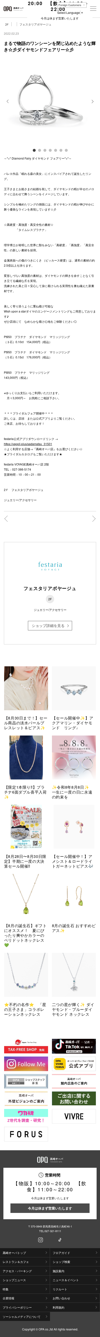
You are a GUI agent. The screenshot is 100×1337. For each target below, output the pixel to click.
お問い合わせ (61, 1298)
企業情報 (8, 1298)
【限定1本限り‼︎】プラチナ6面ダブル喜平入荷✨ (25, 792)
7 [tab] (66, 150)
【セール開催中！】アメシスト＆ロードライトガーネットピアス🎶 (72, 861)
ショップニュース (14, 1280)
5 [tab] (55, 150)
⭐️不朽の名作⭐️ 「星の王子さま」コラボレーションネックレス (25, 1009)
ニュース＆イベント (66, 1280)
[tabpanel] (50, 101)
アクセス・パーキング (17, 1271)
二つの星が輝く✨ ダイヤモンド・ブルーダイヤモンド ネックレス (73, 1009)
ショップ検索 (61, 1262)
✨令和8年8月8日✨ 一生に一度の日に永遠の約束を (72, 792)
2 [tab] (39, 150)
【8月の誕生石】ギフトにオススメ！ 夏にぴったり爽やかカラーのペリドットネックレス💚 (25, 935)
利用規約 (58, 1307)
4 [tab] (50, 150)
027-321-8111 (53, 1231)
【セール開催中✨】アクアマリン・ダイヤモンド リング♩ (72, 722)
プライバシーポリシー (17, 1307)
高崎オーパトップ (14, 1253)
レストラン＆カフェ (16, 1262)
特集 (5, 1289)
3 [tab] (44, 150)
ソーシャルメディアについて (22, 1316)
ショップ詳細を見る (48, 625)
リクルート (60, 1289)
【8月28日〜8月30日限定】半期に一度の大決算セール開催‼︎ (25, 861)
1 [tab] (34, 150)
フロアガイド (61, 1253)
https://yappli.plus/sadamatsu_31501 (28, 444)
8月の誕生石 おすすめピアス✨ (74, 928)
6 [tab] (60, 150)
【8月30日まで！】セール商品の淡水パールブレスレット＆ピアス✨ (26, 722)
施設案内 (58, 1271)
